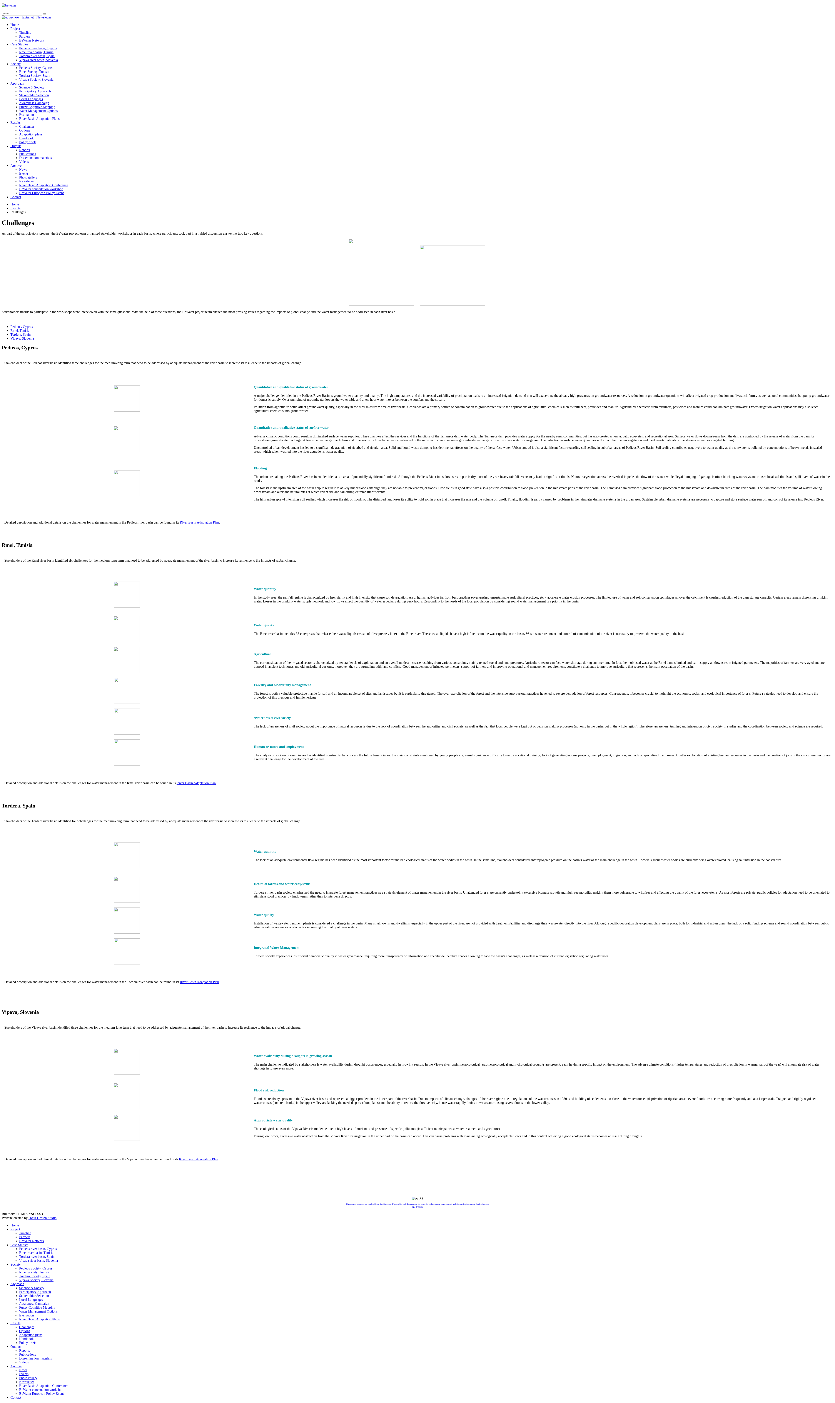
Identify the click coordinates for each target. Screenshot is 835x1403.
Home (14, 25)
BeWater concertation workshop (41, 189)
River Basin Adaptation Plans (39, 118)
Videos (24, 161)
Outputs (15, 146)
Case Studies (19, 44)
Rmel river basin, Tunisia (36, 52)
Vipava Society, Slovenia (36, 79)
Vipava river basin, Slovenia (38, 60)
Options (24, 130)
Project (15, 28)
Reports (24, 150)
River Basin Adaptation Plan (199, 522)
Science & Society (31, 87)
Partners (24, 36)
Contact (15, 197)
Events (23, 173)
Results (15, 122)
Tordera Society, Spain (34, 75)
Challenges (26, 126)
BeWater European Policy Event (41, 193)
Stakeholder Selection (34, 95)
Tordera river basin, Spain (37, 56)
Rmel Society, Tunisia (34, 71)
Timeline (25, 32)
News (23, 169)
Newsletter (43, 17)
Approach (17, 83)
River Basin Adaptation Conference (43, 185)
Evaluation (26, 115)
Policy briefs (27, 142)
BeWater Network (31, 40)
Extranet (28, 17)
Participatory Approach (35, 91)
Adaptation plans (30, 134)
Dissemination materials (35, 158)
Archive (16, 165)
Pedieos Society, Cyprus (35, 68)
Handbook (26, 138)
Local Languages (31, 99)
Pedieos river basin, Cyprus (38, 48)
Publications (27, 154)
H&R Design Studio (42, 1218)
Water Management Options (38, 111)
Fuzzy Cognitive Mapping (37, 107)
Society (15, 64)
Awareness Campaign (34, 103)
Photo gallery (28, 177)
